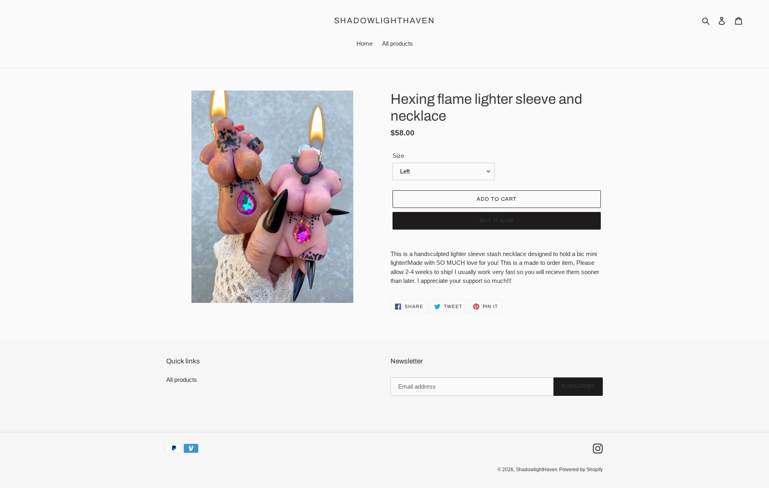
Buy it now (496, 221)
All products (181, 379)
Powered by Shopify (581, 469)
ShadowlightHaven (384, 20)
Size (398, 155)
